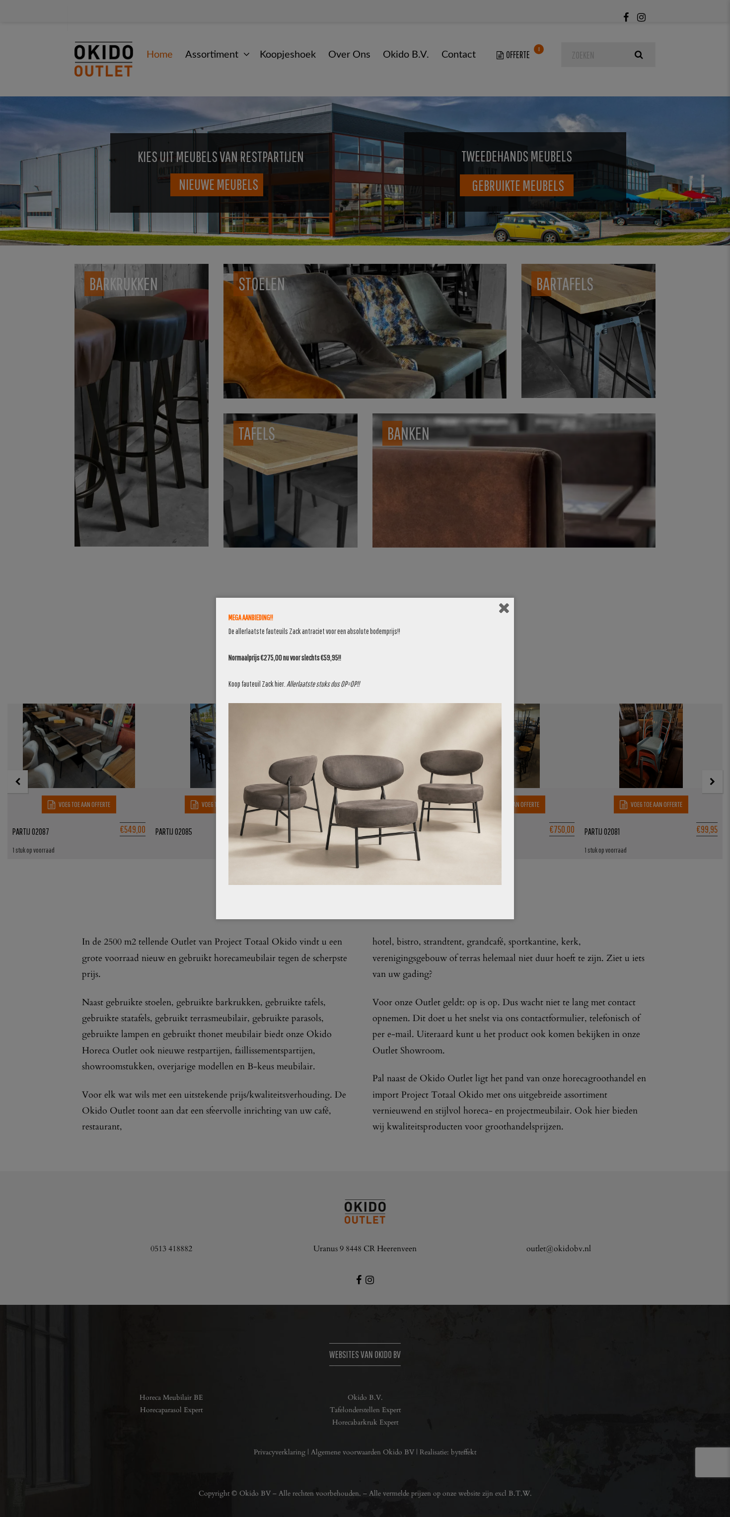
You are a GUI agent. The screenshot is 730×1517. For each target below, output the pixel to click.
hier (279, 683)
